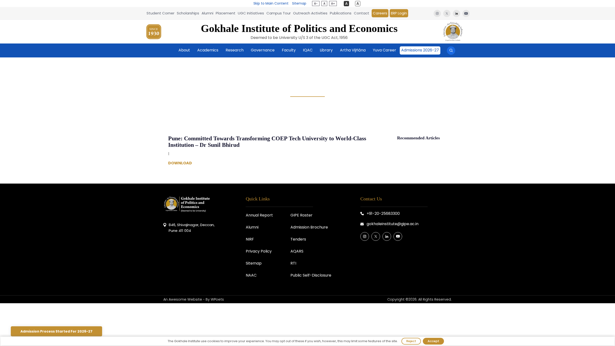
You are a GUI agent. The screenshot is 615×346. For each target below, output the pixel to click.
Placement (225, 13)
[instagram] (437, 13)
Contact (361, 13)
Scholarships (188, 13)
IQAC (308, 50)
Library (326, 50)
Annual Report (259, 215)
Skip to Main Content (271, 3)
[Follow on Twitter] (375, 236)
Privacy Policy (259, 251)
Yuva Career (384, 50)
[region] (307, 341)
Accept (433, 341)
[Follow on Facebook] (364, 236)
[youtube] (465, 13)
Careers (380, 13)
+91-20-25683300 (383, 213)
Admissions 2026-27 (420, 50)
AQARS (296, 251)
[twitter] (447, 13)
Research (235, 50)
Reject (411, 341)
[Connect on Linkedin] (386, 236)
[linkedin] (456, 13)
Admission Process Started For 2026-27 (56, 331)
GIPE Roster (301, 215)
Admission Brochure (309, 227)
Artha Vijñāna (353, 50)
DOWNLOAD (180, 163)
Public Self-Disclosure (310, 275)
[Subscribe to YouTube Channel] (398, 236)
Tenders (298, 239)
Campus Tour (278, 13)
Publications (340, 13)
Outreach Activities (310, 13)
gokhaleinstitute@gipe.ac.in (392, 224)
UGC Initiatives (251, 13)
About (184, 50)
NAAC (251, 275)
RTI (293, 263)
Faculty (289, 50)
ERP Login (399, 13)
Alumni (207, 13)
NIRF (250, 239)
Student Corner (160, 13)
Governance (263, 50)
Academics (207, 50)
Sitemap (299, 3)
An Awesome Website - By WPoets (193, 299)
